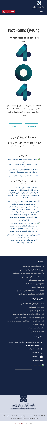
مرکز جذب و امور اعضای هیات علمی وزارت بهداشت (28, 273)
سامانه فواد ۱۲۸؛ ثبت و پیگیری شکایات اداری (23, 187)
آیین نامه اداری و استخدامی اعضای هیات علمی (29, 317)
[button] (8, 11)
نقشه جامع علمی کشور (37, 310)
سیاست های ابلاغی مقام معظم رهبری (32, 303)
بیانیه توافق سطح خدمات (36, 328)
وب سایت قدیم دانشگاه (36, 280)
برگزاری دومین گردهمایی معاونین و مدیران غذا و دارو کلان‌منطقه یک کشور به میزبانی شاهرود (23, 229)
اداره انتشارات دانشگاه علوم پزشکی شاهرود (31, 294)
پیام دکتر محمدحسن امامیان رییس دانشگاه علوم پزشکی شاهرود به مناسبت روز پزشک (23, 208)
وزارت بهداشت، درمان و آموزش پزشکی (32, 269)
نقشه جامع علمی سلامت (36, 307)
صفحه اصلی (15, 126)
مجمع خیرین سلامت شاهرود (35, 283)
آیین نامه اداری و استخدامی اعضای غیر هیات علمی (28, 314)
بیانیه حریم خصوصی (37, 331)
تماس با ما (32, 126)
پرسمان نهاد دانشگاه (37, 287)
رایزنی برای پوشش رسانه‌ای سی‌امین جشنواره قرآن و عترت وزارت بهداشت (23, 241)
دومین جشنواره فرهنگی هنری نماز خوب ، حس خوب (23, 165)
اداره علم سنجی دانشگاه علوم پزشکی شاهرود (30, 290)
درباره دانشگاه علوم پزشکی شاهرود (33, 266)
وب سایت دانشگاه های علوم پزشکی (33, 276)
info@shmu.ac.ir (34, 349)
